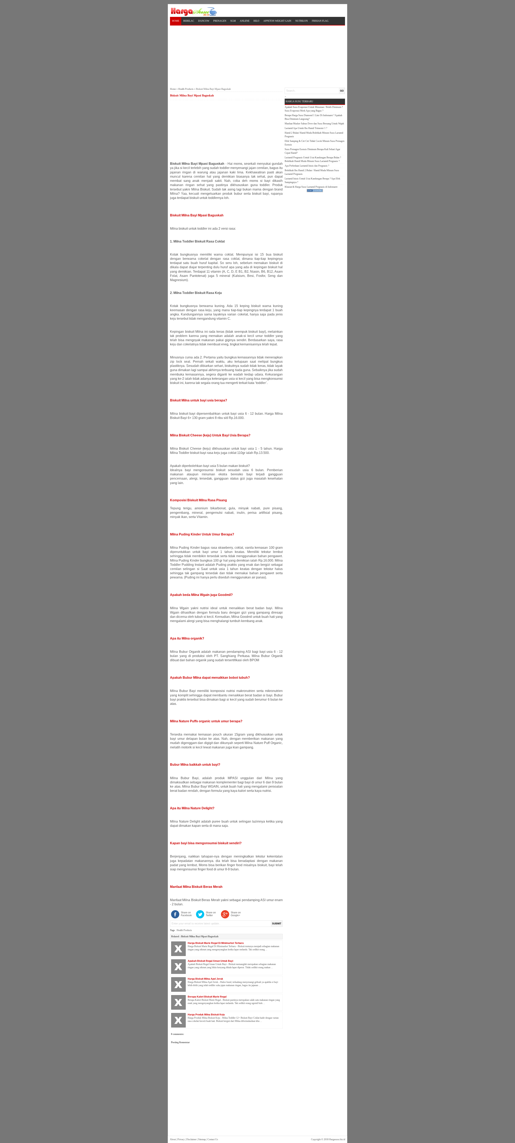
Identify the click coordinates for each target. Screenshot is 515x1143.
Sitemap (202, 1139)
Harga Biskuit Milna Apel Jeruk (205, 978)
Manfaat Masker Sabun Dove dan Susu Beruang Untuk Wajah (314, 123)
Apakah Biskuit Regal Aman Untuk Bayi (210, 961)
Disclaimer (191, 1139)
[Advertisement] (257, 56)
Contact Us (212, 1139)
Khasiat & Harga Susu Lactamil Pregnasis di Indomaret (311, 186)
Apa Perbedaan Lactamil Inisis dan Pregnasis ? (307, 165)
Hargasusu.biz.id (337, 1139)
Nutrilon (301, 20)
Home (175, 20)
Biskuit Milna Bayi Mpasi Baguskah (199, 936)
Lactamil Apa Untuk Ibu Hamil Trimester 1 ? (306, 128)
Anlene (244, 20)
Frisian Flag (320, 20)
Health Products (186, 89)
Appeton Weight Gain (277, 20)
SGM (233, 20)
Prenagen (219, 20)
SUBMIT (276, 923)
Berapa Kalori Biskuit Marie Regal (207, 996)
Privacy (181, 1139)
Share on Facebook (186, 914)
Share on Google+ (236, 914)
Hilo (256, 20)
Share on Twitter (211, 914)
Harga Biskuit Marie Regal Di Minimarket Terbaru (216, 943)
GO (342, 90)
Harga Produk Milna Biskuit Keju (206, 1014)
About (173, 1139)
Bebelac (188, 20)
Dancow (203, 20)
